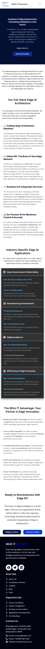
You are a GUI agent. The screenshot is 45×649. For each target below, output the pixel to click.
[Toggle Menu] (40, 4)
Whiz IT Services (20, 4)
